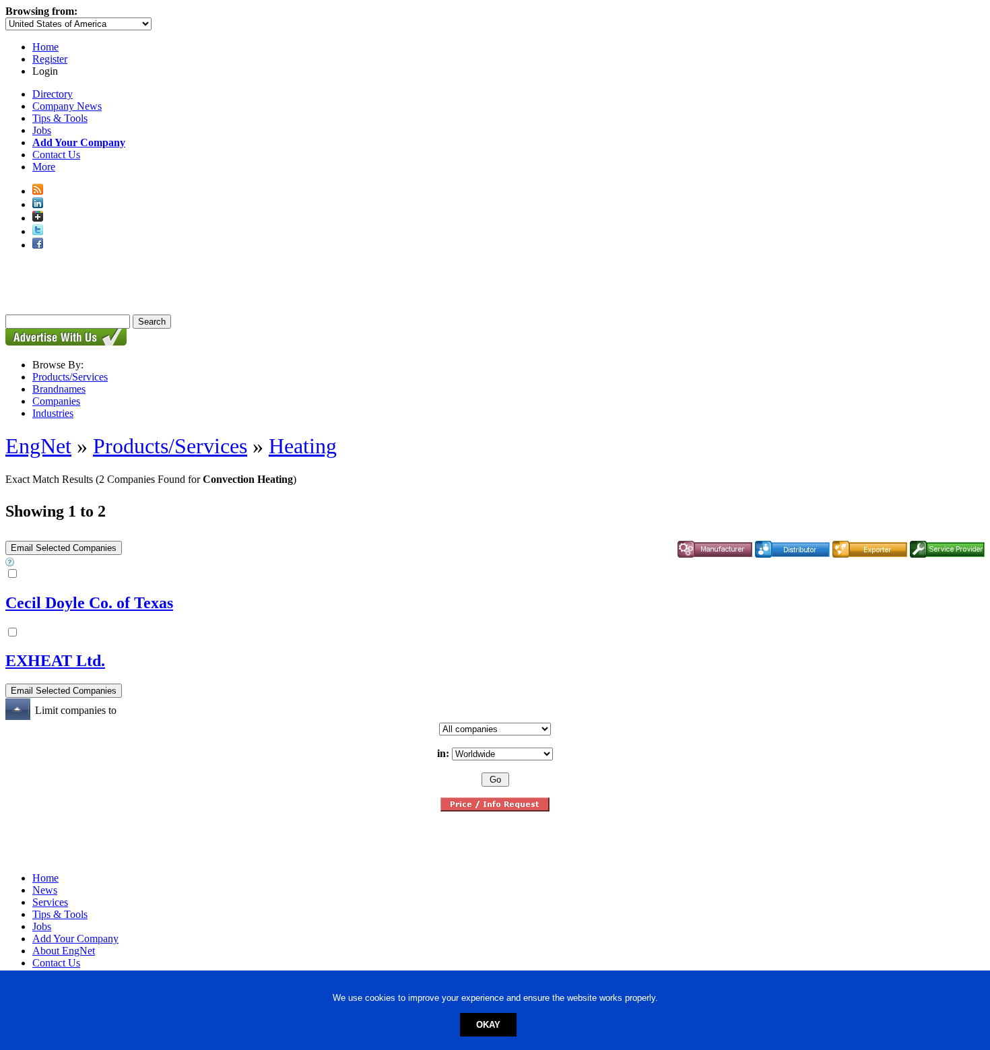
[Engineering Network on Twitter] (37, 231)
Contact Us (56, 154)
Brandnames (59, 389)
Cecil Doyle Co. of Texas (89, 603)
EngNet (38, 446)
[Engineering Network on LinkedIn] (37, 204)
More (43, 166)
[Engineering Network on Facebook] (37, 245)
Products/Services (70, 377)
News (44, 890)
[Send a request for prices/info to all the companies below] (495, 808)
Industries (52, 413)
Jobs (41, 130)
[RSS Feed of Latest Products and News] (37, 191)
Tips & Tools (60, 118)
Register (49, 59)
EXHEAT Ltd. (55, 660)
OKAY (488, 1025)
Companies (56, 401)
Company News (67, 106)
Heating (303, 446)
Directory (52, 94)
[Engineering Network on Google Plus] (37, 218)
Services (50, 902)
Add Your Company (75, 938)
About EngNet (63, 950)
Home (45, 47)
